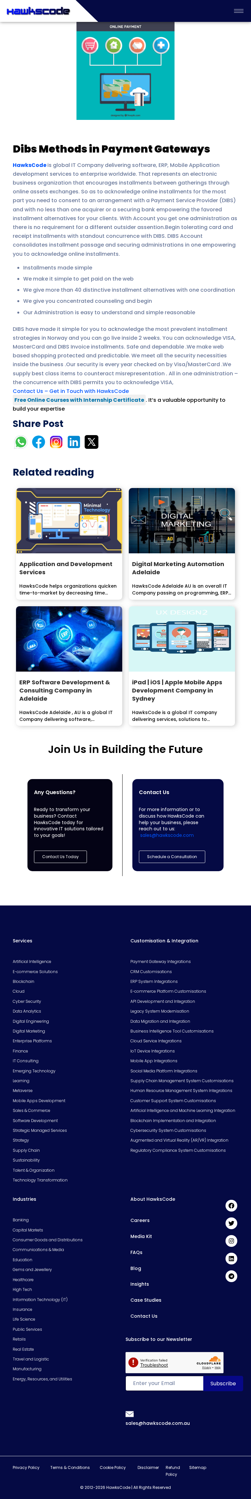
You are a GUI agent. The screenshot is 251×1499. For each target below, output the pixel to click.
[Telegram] (231, 1276)
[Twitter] (231, 1223)
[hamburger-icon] (238, 11)
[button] (172, 857)
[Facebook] (231, 1206)
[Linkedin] (231, 1258)
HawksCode (29, 165)
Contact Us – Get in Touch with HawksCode (71, 391)
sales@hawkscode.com (167, 835)
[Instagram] (231, 1241)
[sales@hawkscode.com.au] (130, 1413)
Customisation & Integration (164, 940)
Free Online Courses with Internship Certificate (79, 400)
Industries (24, 1199)
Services (22, 940)
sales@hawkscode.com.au (158, 1423)
